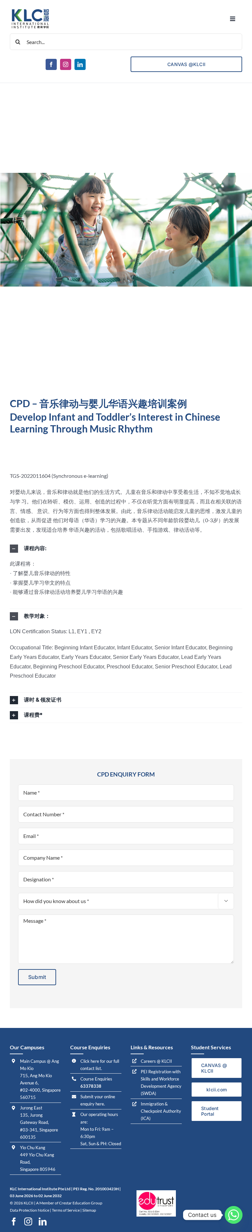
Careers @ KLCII (156, 1061)
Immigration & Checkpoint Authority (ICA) (161, 1111)
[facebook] (51, 64)
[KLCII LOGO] (30, 10)
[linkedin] (80, 64)
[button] (126, 548)
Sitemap (89, 1210)
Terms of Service (66, 1210)
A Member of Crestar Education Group (69, 1202)
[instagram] (65, 64)
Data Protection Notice (29, 1210)
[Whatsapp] (233, 1215)
